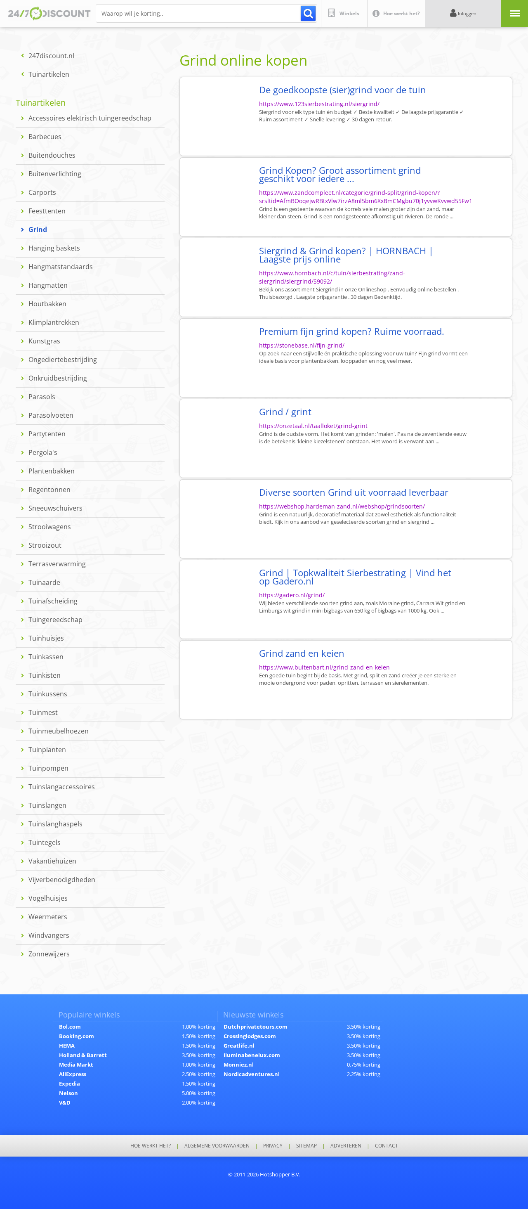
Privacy (273, 1145)
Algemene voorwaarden (217, 1145)
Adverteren (345, 1145)
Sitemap (306, 1145)
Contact (386, 1145)
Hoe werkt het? (150, 1145)
